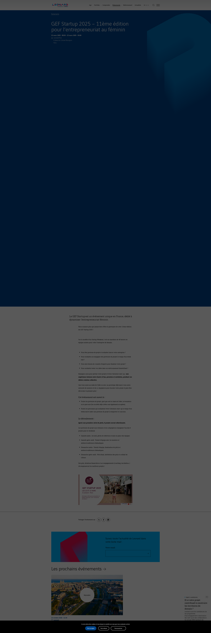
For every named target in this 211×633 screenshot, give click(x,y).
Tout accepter (90, 628)
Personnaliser (118, 628)
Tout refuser (103, 628)
